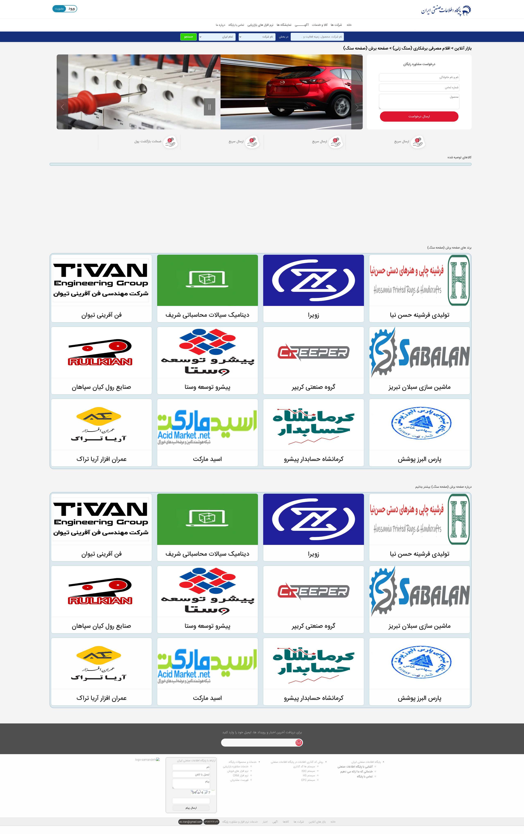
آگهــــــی (302, 25)
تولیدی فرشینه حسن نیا (419, 315)
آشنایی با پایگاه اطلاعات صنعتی (355, 766)
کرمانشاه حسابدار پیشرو (313, 459)
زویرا (313, 315)
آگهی (275, 821)
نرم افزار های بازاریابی (260, 25)
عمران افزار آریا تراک (101, 459)
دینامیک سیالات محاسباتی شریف (207, 315)
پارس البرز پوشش (419, 459)
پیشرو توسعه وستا (207, 387)
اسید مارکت (207, 459)
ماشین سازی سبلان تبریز (420, 387)
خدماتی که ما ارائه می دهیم (356, 771)
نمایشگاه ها (284, 25)
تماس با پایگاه (236, 25)
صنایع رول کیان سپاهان (101, 387)
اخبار (265, 821)
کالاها (286, 821)
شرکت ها (336, 25)
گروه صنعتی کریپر (313, 387)
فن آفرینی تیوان (101, 315)
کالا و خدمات (320, 25)
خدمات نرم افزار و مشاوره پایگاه (240, 821)
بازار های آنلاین (317, 821)
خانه (349, 25)
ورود (72, 9)
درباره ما (220, 25)
